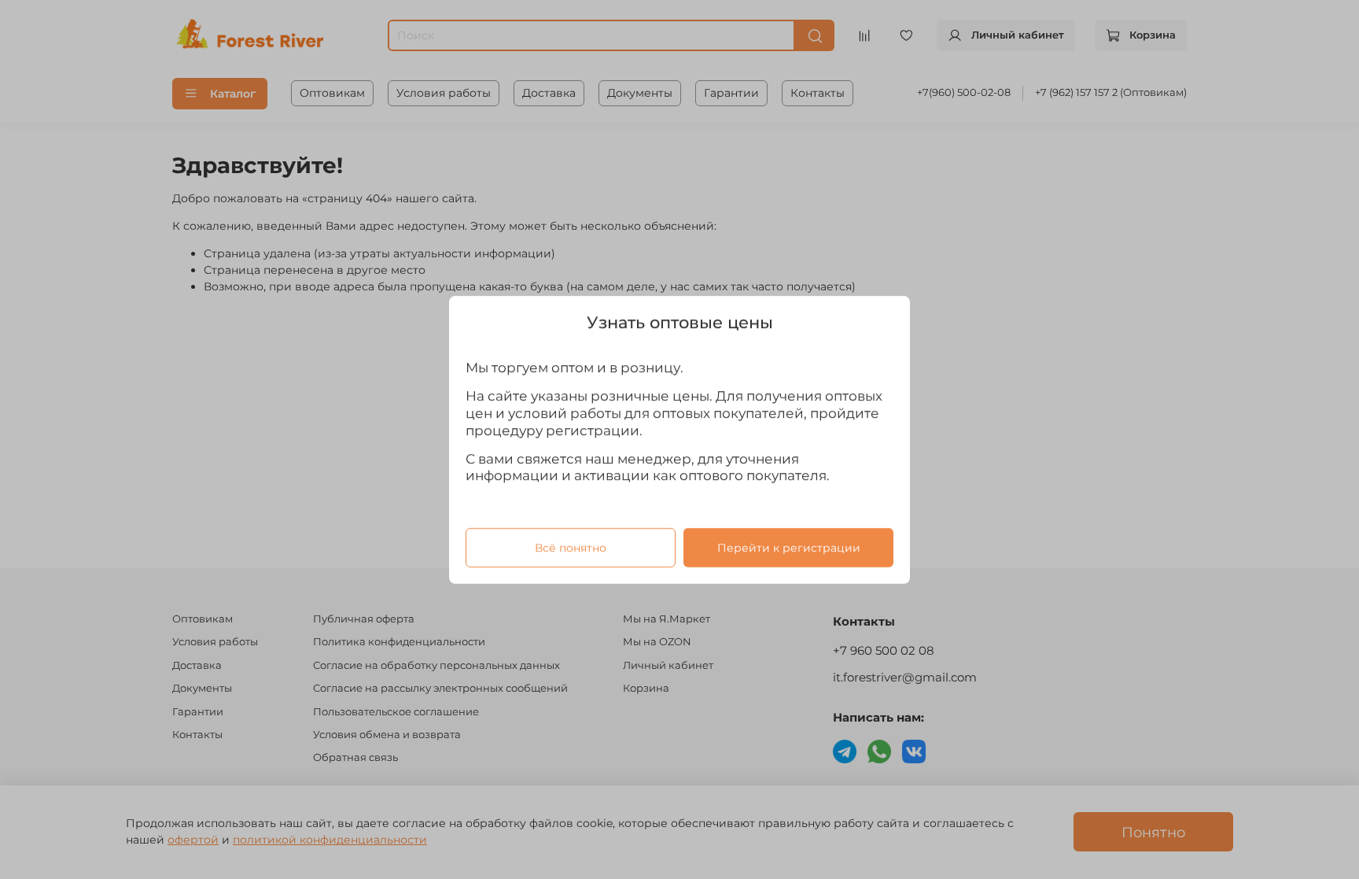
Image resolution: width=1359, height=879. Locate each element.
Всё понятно (570, 547)
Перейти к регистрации (788, 547)
